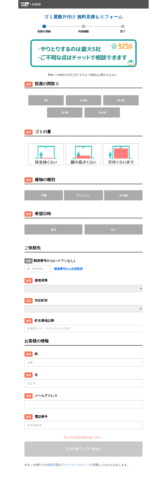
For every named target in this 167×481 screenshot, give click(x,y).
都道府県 (41, 280)
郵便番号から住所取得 (68, 268)
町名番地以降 (44, 320)
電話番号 (41, 416)
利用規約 (50, 464)
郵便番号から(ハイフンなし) (54, 260)
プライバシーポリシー (76, 464)
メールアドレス (46, 395)
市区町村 (41, 300)
